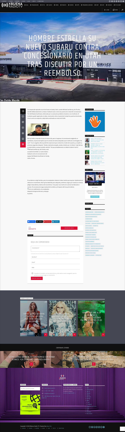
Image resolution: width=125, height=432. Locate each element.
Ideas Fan (49, 426)
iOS (88, 402)
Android (90, 404)
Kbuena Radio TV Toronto (93, 243)
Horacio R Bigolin (91, 237)
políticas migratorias (92, 250)
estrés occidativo (91, 230)
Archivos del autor (69, 228)
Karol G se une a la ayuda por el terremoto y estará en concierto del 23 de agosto (98, 152)
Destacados (52, 32)
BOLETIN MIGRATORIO (91, 216)
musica (87, 248)
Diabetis (95, 225)
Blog (29, 1)
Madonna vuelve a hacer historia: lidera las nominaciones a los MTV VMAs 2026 (98, 146)
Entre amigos (89, 228)
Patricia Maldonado (97, 248)
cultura (88, 223)
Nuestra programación (69, 393)
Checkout (110, 5)
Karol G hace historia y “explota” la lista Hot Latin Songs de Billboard (97, 140)
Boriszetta (59, 82)
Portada (69, 32)
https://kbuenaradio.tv (49, 388)
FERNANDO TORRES (90, 234)
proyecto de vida (90, 253)
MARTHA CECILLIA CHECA (97, 246)
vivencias (98, 255)
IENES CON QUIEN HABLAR (92, 239)
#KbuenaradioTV (99, 212)
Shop (97, 5)
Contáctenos (41, 1)
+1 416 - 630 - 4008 (48, 390)
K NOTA (87, 246)
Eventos (71, 5)
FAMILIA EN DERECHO (91, 232)
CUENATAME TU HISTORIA (92, 221)
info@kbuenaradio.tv (49, 393)
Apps (78, 5)
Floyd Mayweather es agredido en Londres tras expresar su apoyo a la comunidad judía (94, 358)
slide (74, 32)
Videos (23, 1)
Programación (35, 5)
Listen (107, 10)
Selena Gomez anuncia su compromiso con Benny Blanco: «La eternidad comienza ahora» (31, 358)
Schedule (4, 1)
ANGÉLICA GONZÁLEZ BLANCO (93, 214)
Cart (103, 5)
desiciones (89, 225)
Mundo (58, 32)
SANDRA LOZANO (90, 255)
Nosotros (17, 1)
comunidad (89, 219)
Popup (116, 10)
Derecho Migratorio (97, 223)
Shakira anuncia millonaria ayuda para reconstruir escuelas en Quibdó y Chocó (97, 157)
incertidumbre (90, 241)
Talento (11, 1)
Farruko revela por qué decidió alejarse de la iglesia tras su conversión (97, 163)
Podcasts (64, 5)
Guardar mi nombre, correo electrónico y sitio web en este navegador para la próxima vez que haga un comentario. (55, 273)
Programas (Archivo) (88, 5)
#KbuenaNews (89, 212)
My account (118, 5)
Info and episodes (94, 196)
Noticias (64, 32)
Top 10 (34, 1)
